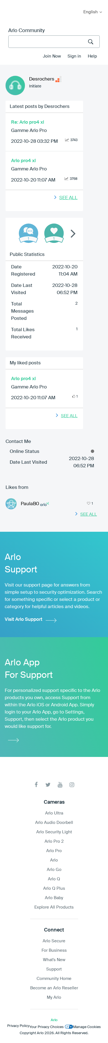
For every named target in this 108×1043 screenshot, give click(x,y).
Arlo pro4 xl (23, 161)
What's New (54, 960)
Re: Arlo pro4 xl (27, 122)
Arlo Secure (54, 941)
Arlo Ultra (54, 813)
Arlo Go (54, 870)
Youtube (59, 784)
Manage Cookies (87, 1027)
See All (68, 198)
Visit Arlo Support (23, 619)
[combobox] (54, 41)
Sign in (74, 56)
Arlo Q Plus (54, 888)
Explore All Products (54, 907)
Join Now (52, 56)
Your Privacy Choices (46, 1027)
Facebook (36, 784)
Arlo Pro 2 (54, 841)
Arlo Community (26, 30)
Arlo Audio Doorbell (54, 823)
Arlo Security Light (54, 832)
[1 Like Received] (54, 233)
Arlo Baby (54, 898)
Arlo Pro (54, 851)
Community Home (54, 979)
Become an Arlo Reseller (54, 988)
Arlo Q (54, 879)
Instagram (71, 784)
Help (92, 56)
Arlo (54, 860)
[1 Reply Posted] (28, 233)
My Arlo (8, 3)
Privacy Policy (18, 1026)
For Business (54, 950)
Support (54, 969)
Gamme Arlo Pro (29, 130)
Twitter (48, 784)
